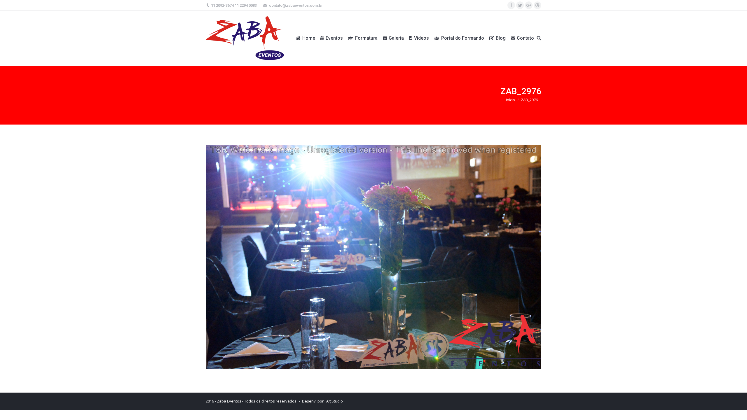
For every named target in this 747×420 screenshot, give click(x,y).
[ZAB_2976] (373, 257)
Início (510, 99)
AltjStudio (334, 401)
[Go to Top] (737, 410)
